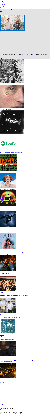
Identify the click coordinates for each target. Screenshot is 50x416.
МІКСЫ (3, 1)
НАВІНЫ (3, 2)
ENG (4, 6)
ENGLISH (3, 4)
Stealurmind (33, 54)
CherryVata (22, 54)
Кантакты (3, 404)
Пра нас (3, 403)
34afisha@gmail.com (3, 408)
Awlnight (11, 54)
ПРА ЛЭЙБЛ (3, 3)
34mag (1, 12)
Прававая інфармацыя (5, 405)
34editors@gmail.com (3, 409)
